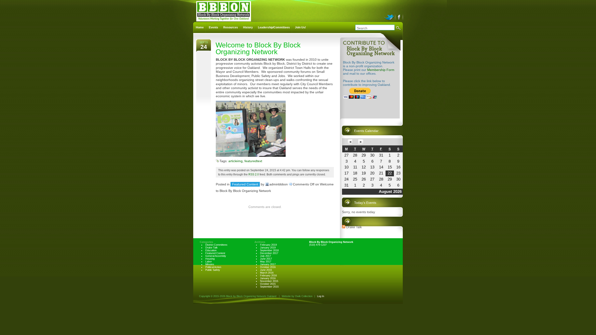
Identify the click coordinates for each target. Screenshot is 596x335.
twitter (390, 17)
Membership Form (380, 70)
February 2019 (268, 244)
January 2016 (268, 278)
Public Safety (212, 269)
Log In (320, 296)
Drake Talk (354, 227)
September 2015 (269, 286)
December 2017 (269, 253)
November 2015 (269, 281)
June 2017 (266, 258)
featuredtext (253, 161)
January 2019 (268, 247)
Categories (206, 242)
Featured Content (245, 184)
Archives (259, 242)
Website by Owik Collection (297, 296)
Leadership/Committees (274, 27)
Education (211, 250)
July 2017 (265, 256)
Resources (230, 27)
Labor (208, 261)
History (248, 27)
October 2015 (268, 283)
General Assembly (215, 256)
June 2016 (266, 269)
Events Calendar (366, 131)
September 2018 (269, 250)
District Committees (216, 244)
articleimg (235, 161)
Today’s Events (365, 202)
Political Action (213, 267)
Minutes (209, 264)
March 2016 (267, 272)
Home (200, 27)
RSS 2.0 (253, 174)
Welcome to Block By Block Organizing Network (258, 48)
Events (213, 27)
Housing (210, 258)
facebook (399, 17)
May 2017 (265, 261)
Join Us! (300, 27)
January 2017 (268, 264)
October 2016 (268, 267)
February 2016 (268, 275)
